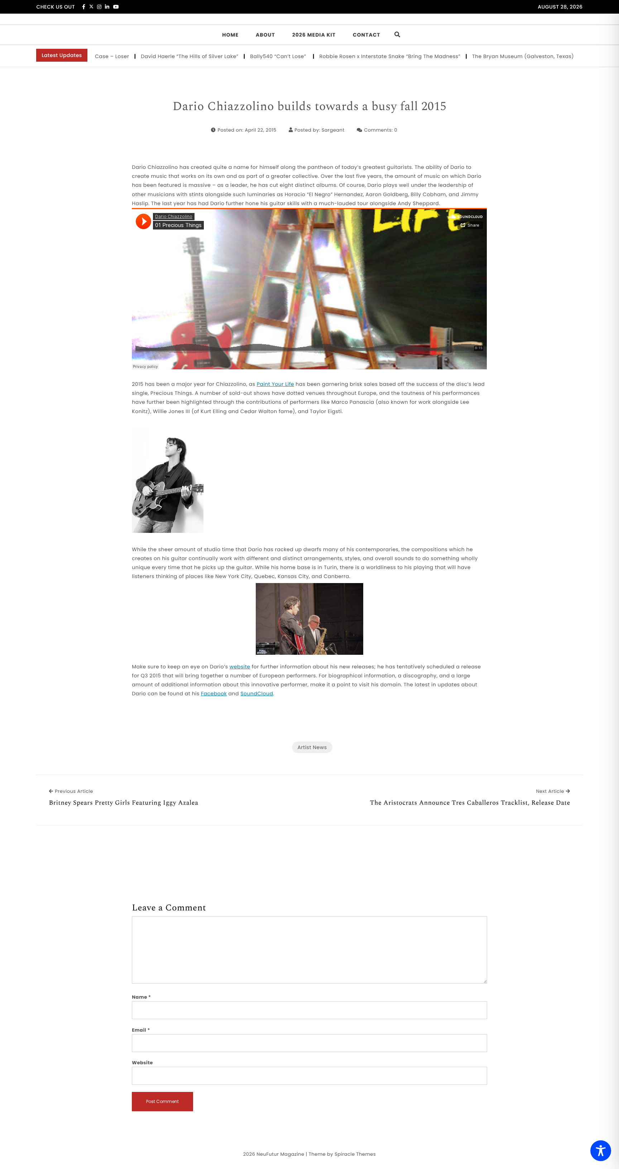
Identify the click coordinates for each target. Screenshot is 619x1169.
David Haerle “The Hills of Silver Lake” (164, 56)
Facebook (214, 693)
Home (230, 34)
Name (141, 997)
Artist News (312, 747)
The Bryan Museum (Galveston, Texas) (497, 56)
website (240, 666)
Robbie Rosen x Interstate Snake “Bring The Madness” (364, 56)
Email (141, 1030)
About (265, 34)
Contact (366, 34)
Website (142, 1062)
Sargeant (333, 130)
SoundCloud (256, 693)
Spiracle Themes (355, 1154)
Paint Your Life (275, 384)
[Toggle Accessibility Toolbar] (601, 1151)
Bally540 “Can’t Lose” (254, 56)
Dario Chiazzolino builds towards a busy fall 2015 (309, 106)
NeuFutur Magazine (280, 1154)
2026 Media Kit (314, 34)
